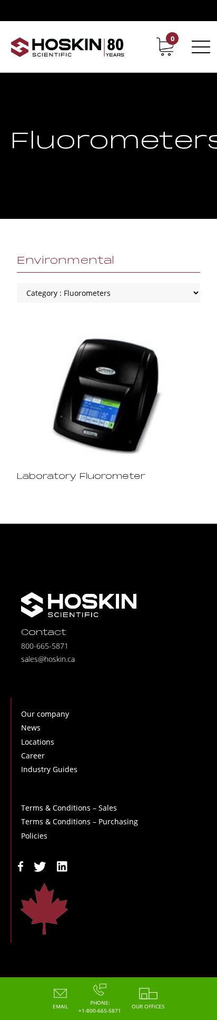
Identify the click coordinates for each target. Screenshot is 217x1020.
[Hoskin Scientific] (67, 47)
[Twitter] (40, 866)
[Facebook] (20, 866)
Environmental (65, 261)
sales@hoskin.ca (48, 659)
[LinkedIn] (62, 866)
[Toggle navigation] (199, 47)
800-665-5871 (44, 646)
